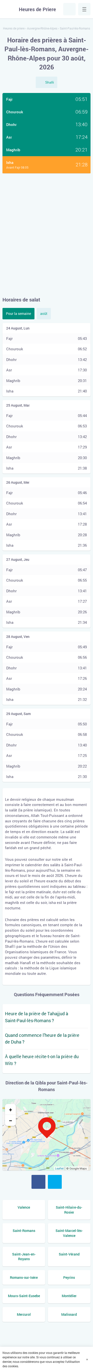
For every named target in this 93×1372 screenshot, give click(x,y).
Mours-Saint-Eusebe (24, 1295)
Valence (24, 1207)
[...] (84, 9)
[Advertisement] (46, 234)
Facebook (38, 1182)
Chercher (69, 9)
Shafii (49, 82)
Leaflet (59, 1168)
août (43, 313)
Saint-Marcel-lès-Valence (69, 1233)
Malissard (69, 1314)
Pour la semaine (18, 313)
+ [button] (10, 1109)
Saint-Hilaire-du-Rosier (69, 1210)
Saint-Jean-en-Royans (24, 1256)
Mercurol (24, 1314)
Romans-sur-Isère (24, 1277)
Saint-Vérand (69, 1254)
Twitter (55, 1182)
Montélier (69, 1295)
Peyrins (69, 1277)
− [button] (10, 1120)
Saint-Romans (24, 1230)
